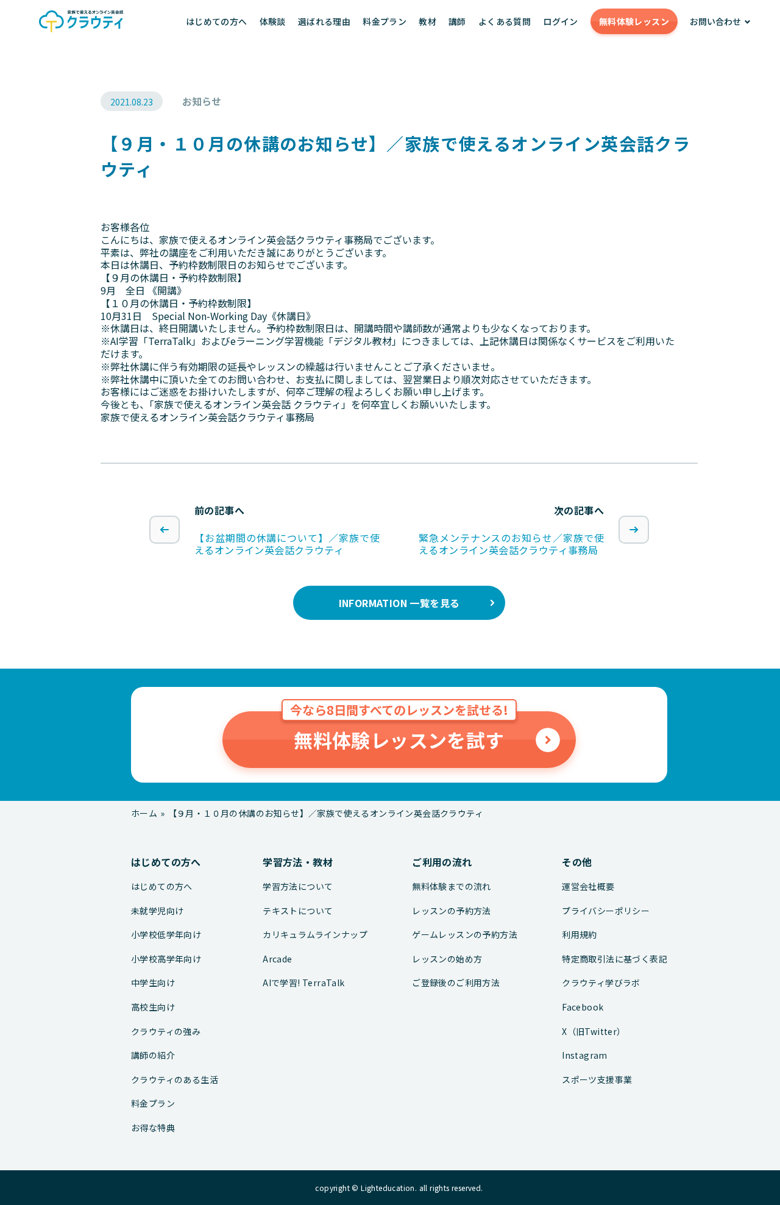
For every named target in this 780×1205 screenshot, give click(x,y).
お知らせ (201, 101)
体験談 (273, 21)
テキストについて (298, 911)
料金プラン (384, 21)
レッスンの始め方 (447, 959)
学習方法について (298, 886)
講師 (457, 21)
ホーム (144, 813)
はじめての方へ (216, 21)
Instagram (585, 1055)
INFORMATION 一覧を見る (399, 602)
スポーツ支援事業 (597, 1080)
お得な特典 (153, 1128)
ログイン (560, 21)
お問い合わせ (715, 21)
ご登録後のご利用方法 (456, 983)
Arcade (277, 959)
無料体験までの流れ (451, 886)
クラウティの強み (165, 1031)
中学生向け (153, 983)
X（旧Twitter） (593, 1031)
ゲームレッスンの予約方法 (464, 934)
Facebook (582, 1007)
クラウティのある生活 (174, 1080)
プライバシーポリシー (606, 911)
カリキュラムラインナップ (315, 934)
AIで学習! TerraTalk (303, 983)
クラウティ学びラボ (601, 983)
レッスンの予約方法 (451, 911)
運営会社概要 (588, 886)
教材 (427, 21)
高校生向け (153, 1007)
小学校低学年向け (166, 934)
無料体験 (634, 21)
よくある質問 (504, 21)
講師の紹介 (153, 1055)
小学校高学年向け (166, 959)
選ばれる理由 (324, 21)
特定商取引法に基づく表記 (614, 959)
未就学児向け (157, 911)
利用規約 (579, 934)
